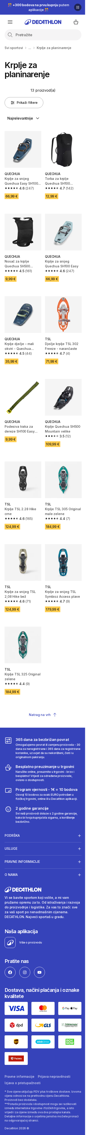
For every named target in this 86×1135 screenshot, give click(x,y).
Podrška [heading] (12, 823)
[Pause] (77, 7)
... (29, 48)
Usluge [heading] (11, 837)
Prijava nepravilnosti (54, 1067)
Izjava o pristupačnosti (23, 1073)
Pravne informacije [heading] (22, 850)
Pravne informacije (19, 1067)
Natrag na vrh (39, 715)
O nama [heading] (11, 863)
